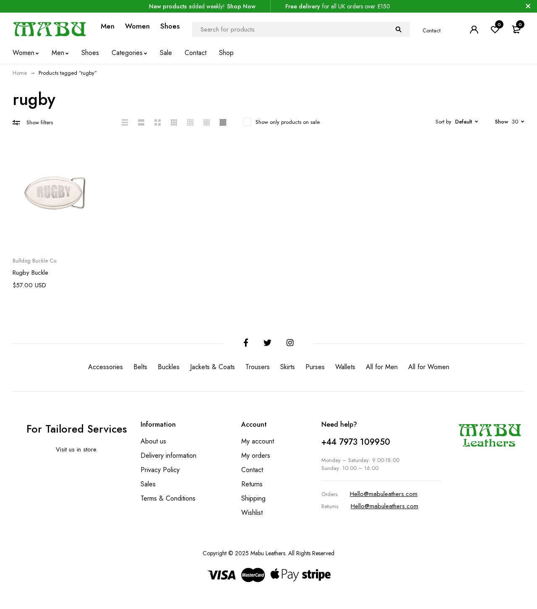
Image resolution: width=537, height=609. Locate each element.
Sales (148, 484)
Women (137, 26)
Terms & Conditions (168, 498)
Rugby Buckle (30, 272)
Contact (431, 30)
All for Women (428, 367)
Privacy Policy (160, 470)
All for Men (382, 367)
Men (108, 26)
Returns (252, 484)
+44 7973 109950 (355, 442)
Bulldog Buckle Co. (35, 261)
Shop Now (241, 6)
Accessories (105, 367)
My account (257, 441)
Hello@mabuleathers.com (383, 494)
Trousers (257, 367)
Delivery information (168, 455)
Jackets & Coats (212, 367)
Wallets (345, 367)
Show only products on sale (287, 122)
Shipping (253, 498)
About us (153, 441)
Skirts (287, 367)
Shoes (170, 26)
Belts (140, 367)
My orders (255, 455)
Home (20, 73)
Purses (315, 367)
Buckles (169, 367)
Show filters (39, 122)
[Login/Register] (474, 29)
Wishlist (252, 512)
